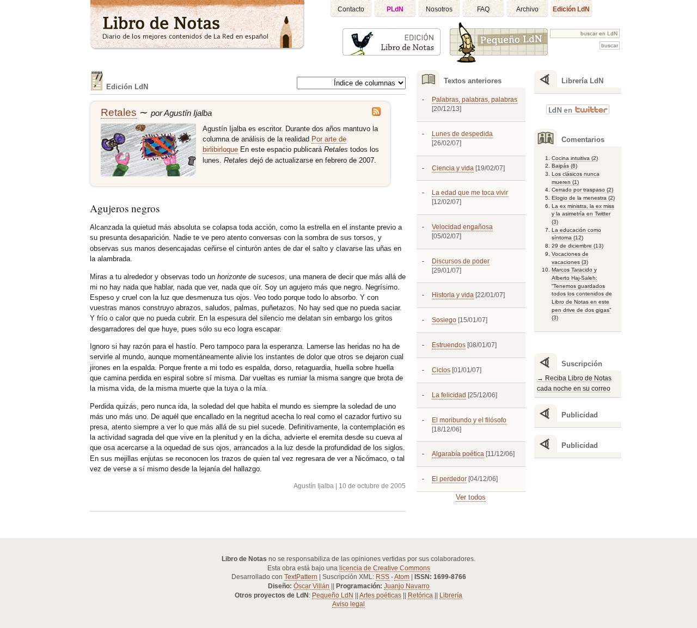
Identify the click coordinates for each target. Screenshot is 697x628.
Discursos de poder (461, 261)
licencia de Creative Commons (384, 568)
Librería (450, 595)
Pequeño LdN (332, 595)
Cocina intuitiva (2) (575, 158)
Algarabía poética (458, 454)
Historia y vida (453, 295)
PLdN (395, 9)
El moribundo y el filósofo (469, 420)
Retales (119, 112)
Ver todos (471, 497)
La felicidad (449, 395)
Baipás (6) (564, 166)
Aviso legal (348, 604)
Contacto (351, 9)
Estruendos (449, 345)
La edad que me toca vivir (470, 192)
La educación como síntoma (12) (576, 234)
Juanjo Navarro (407, 586)
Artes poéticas (380, 595)
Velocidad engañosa (462, 227)
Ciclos (441, 370)
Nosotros (439, 9)
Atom (401, 577)
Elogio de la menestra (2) (583, 198)
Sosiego (444, 320)
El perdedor (449, 479)
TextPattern (300, 577)
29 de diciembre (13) (577, 246)
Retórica (420, 595)
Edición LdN (571, 9)
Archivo (527, 9)
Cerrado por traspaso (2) (582, 190)
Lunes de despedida (462, 134)
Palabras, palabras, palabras (474, 99)
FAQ (483, 9)
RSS (382, 577)
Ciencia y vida (453, 168)
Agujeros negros (125, 208)
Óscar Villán (311, 586)
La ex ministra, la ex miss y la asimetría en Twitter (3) (583, 214)
